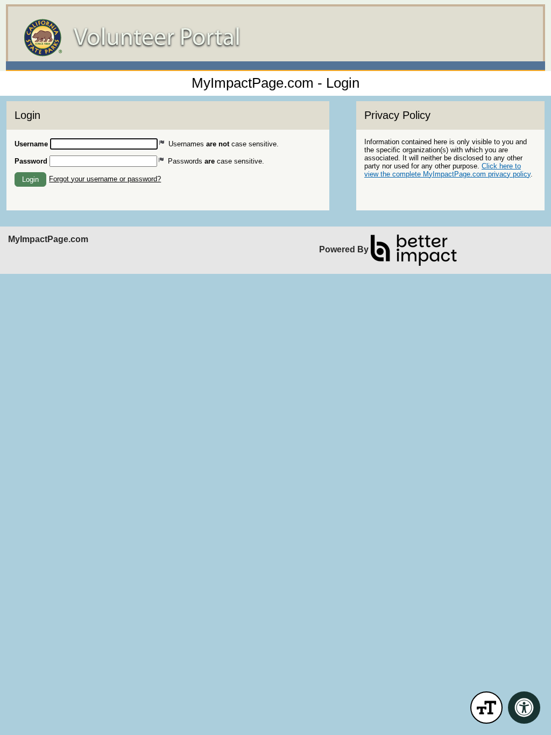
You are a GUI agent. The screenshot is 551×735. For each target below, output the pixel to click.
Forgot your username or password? (105, 179)
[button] (30, 179)
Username (31, 144)
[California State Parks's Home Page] (275, 37)
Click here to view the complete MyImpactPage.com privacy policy (447, 170)
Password (31, 161)
